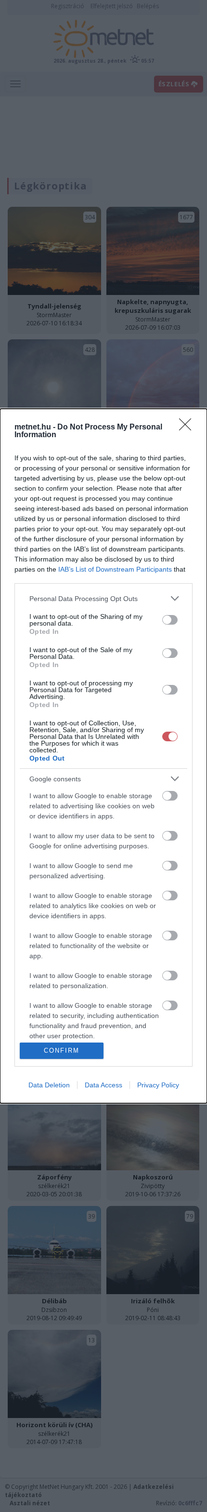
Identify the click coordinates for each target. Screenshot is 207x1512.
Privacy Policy (158, 1085)
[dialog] (103, 756)
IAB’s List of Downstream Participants (115, 569)
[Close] (188, 427)
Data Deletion (49, 1085)
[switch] (170, 620)
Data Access (103, 1085)
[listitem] (103, 598)
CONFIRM (61, 1050)
